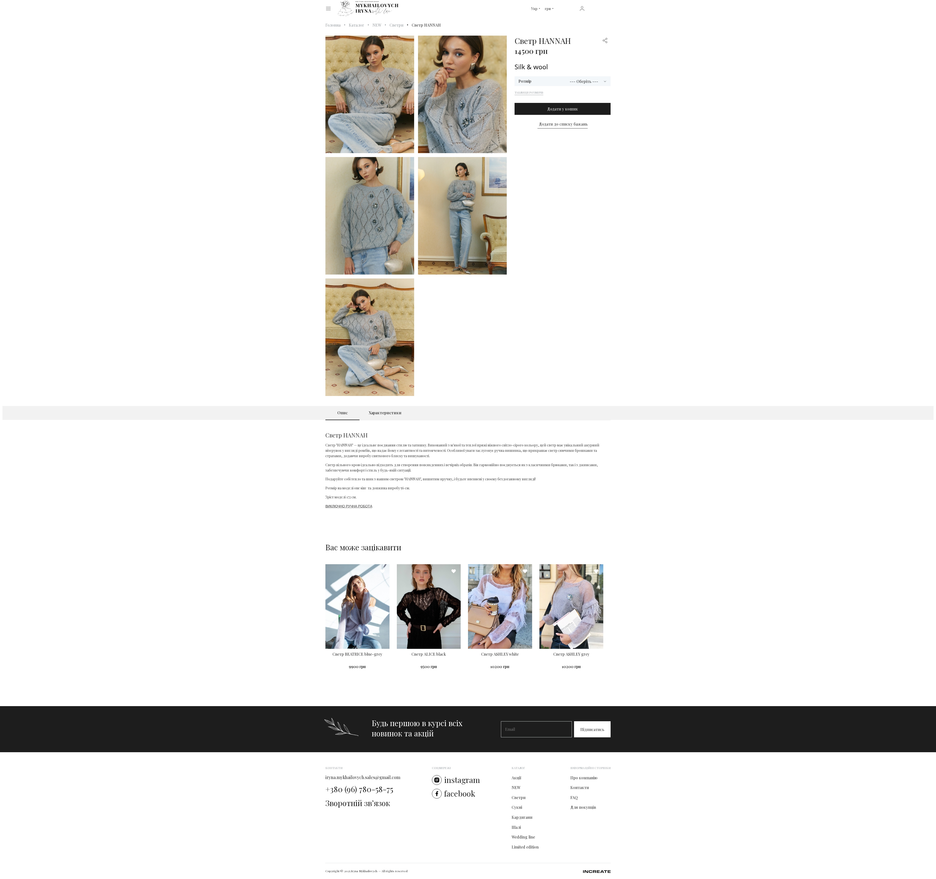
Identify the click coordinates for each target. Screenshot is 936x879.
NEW (376, 25)
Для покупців (583, 807)
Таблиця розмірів (529, 92)
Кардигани (522, 817)
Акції (516, 777)
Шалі (516, 827)
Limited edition (525, 846)
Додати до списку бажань (563, 124)
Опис (342, 412)
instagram (462, 780)
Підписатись (592, 729)
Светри (396, 25)
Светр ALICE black (428, 654)
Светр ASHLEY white (500, 654)
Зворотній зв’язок (357, 803)
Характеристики (385, 412)
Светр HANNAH (426, 25)
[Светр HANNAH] (369, 94)
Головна (333, 25)
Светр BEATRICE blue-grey (357, 654)
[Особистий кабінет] (582, 8)
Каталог (356, 25)
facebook (459, 793)
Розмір (524, 81)
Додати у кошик (562, 108)
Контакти (579, 787)
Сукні (517, 807)
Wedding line (523, 836)
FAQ (574, 797)
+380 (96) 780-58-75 (359, 789)
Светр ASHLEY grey (571, 654)
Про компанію (583, 777)
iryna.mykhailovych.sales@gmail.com (362, 777)
